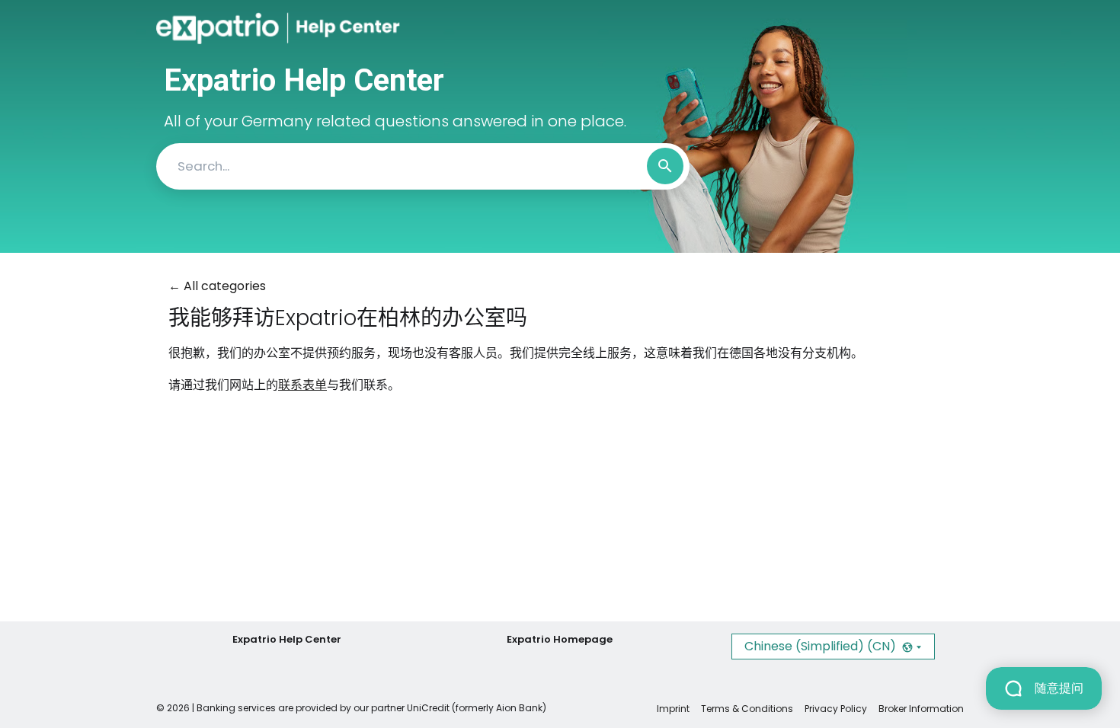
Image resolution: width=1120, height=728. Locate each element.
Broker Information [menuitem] (921, 708)
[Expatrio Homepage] (222, 28)
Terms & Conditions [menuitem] (747, 708)
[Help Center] (334, 28)
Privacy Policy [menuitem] (836, 708)
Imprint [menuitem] (673, 708)
